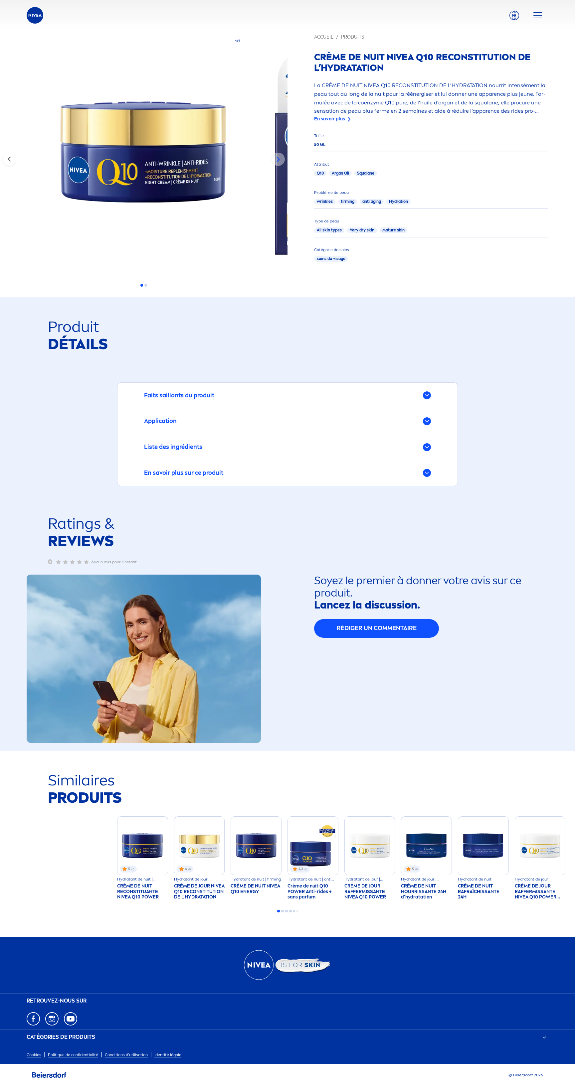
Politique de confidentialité (73, 1054)
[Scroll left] (9, 159)
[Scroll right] (278, 159)
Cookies (34, 1054)
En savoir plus (329, 119)
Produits (352, 37)
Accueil (323, 37)
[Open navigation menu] (537, 15)
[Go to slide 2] (145, 285)
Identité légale (167, 1054)
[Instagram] (52, 1018)
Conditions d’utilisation (126, 1054)
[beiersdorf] (49, 1075)
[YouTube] (70, 1018)
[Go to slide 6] (297, 911)
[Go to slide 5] (294, 911)
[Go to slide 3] (286, 911)
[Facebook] (33, 1018)
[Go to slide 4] (290, 911)
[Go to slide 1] (141, 285)
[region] (144, 154)
